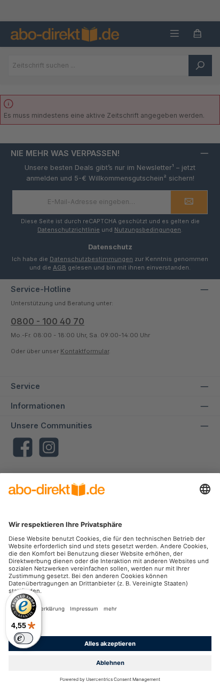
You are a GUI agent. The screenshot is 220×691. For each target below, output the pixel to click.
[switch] (23, 638)
